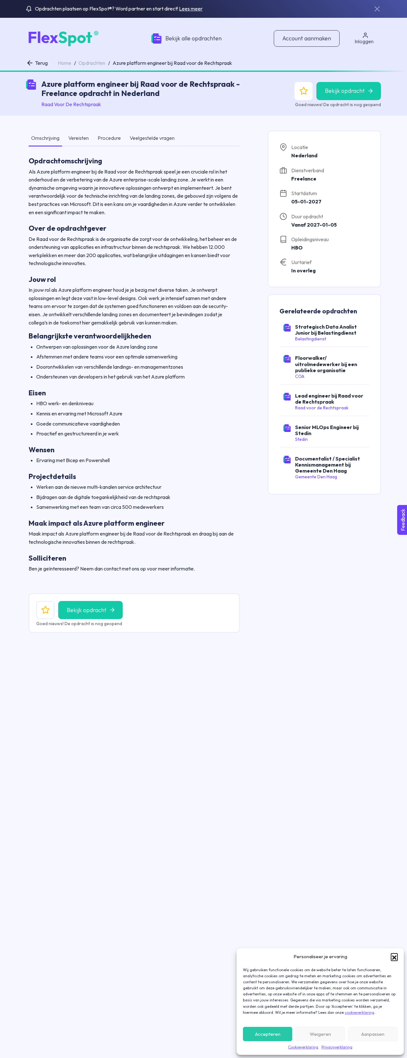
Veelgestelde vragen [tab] (152, 138)
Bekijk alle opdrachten (193, 38)
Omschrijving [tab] (45, 138)
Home (64, 63)
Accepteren (267, 1034)
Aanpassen (372, 1034)
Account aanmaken (306, 38)
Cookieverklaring (303, 1047)
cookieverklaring (359, 1012)
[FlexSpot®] (62, 38)
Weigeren (320, 1034)
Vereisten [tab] (78, 138)
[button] (394, 956)
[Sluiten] (377, 9)
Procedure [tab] (109, 138)
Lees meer (191, 8)
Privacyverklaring (336, 1047)
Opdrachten (92, 63)
